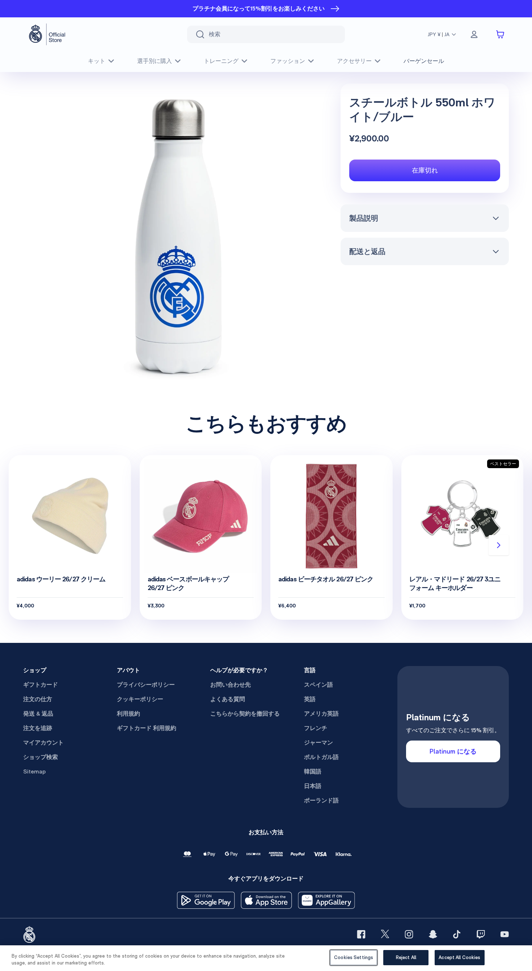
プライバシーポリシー (146, 684)
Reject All (406, 957)
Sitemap (34, 771)
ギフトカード (40, 684)
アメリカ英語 (321, 713)
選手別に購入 (154, 61)
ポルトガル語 (321, 757)
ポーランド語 (321, 800)
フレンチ (315, 728)
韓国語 (312, 771)
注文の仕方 (37, 699)
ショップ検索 (40, 757)
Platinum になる (453, 751)
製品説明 (363, 218)
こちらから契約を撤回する (245, 713)
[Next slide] (499, 545)
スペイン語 (318, 684)
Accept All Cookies (459, 957)
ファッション (287, 61)
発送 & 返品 (38, 713)
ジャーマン (318, 742)
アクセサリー (354, 61)
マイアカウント (43, 742)
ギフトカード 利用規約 (146, 728)
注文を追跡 (37, 728)
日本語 (312, 786)
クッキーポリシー (140, 699)
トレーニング (221, 61)
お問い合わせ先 (230, 684)
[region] (266, 958)
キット (96, 61)
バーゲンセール (424, 61)
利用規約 (128, 713)
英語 (310, 699)
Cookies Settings (353, 957)
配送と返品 (367, 251)
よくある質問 (227, 699)
